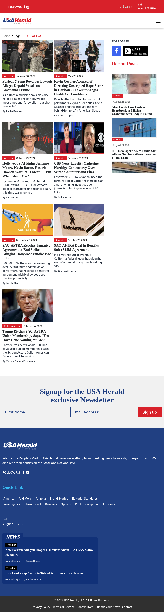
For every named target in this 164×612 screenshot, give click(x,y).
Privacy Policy (41, 607)
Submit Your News (107, 607)
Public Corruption (86, 504)
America (9, 498)
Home (6, 36)
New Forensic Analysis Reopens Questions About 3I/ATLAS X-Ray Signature (49, 552)
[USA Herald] (17, 21)
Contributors (85, 607)
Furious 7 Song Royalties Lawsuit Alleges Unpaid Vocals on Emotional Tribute (27, 85)
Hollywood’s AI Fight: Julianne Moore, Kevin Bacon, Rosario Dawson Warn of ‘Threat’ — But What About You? (26, 169)
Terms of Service (63, 607)
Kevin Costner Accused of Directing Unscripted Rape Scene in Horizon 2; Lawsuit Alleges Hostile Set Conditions (78, 87)
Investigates (11, 504)
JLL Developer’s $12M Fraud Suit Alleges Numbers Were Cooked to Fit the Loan (134, 154)
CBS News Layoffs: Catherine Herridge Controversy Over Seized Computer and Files (76, 167)
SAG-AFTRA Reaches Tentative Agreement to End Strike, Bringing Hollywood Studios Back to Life (27, 251)
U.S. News (108, 504)
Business (51, 504)
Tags (17, 36)
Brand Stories (59, 498)
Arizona (41, 498)
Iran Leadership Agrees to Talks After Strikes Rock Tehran (44, 573)
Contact (127, 607)
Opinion (66, 504)
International (32, 504)
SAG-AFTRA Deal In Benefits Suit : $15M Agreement (76, 247)
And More (25, 498)
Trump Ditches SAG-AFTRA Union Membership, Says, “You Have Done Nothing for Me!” (25, 335)
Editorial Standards (85, 498)
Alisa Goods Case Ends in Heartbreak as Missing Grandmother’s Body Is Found (132, 110)
